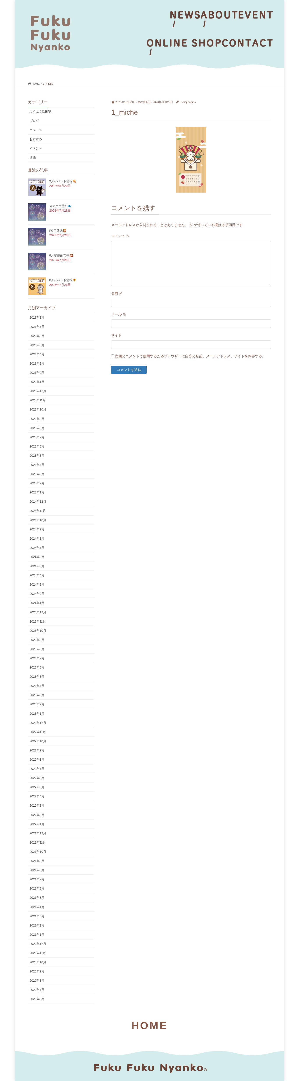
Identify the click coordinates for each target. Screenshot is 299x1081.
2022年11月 (38, 732)
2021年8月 (37, 870)
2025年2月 (37, 483)
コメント (120, 236)
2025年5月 (37, 455)
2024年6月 (37, 557)
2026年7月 (37, 326)
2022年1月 (37, 824)
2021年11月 (38, 842)
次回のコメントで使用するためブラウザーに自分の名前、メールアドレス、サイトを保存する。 (190, 356)
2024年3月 (37, 584)
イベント (36, 148)
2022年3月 (37, 805)
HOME (149, 1025)
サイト (116, 335)
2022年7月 (37, 768)
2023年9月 (37, 640)
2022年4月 (37, 796)
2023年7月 (37, 658)
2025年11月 (38, 400)
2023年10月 (38, 630)
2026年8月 (37, 317)
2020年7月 (37, 990)
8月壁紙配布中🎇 (61, 255)
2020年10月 (38, 962)
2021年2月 (37, 925)
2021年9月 (37, 861)
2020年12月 (38, 944)
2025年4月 (37, 465)
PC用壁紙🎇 (57, 230)
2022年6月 (37, 778)
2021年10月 (38, 851)
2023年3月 (37, 695)
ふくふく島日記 (40, 111)
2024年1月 (37, 603)
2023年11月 (38, 621)
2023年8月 (37, 649)
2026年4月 (37, 354)
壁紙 (33, 157)
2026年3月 (37, 363)
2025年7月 (37, 437)
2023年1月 (37, 713)
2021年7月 (37, 879)
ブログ (34, 121)
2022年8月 (37, 759)
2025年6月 (37, 446)
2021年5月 (37, 897)
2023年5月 (37, 676)
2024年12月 (38, 501)
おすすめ (36, 139)
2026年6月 (37, 336)
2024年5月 (37, 566)
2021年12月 (38, 833)
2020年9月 (37, 971)
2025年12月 (38, 391)
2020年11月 (38, 953)
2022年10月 (38, 741)
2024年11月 (38, 510)
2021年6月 (37, 888)
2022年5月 (37, 787)
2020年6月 (37, 999)
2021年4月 (37, 907)
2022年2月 (37, 815)
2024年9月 (37, 529)
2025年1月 (37, 492)
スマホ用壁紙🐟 (60, 206)
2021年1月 (37, 934)
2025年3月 (37, 474)
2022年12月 (38, 723)
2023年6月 (37, 667)
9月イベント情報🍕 (62, 181)
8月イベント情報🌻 (62, 280)
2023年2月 (37, 704)
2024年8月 (37, 538)
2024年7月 (37, 547)
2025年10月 (38, 409)
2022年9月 (37, 750)
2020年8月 (37, 980)
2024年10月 (38, 520)
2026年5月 (37, 345)
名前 (117, 293)
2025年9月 (37, 419)
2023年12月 (38, 612)
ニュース (36, 130)
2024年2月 (37, 593)
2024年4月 (37, 575)
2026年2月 (37, 372)
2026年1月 (37, 382)
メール (118, 314)
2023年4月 (37, 686)
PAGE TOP (288, 1045)
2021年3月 (37, 916)
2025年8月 (37, 428)
